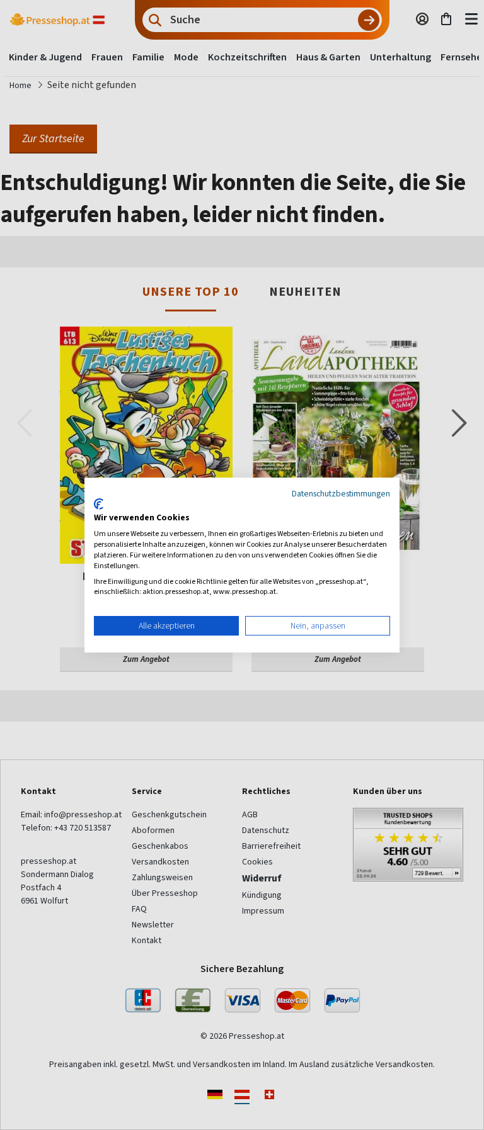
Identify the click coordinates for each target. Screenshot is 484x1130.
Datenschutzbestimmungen (341, 493)
